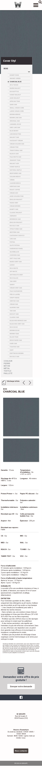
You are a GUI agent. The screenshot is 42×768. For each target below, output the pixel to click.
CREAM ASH (14, 193)
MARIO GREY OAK (16, 262)
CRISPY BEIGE (14, 298)
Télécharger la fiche (13, 381)
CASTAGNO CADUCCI (17, 235)
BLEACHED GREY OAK (17, 324)
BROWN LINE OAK (16, 118)
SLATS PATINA (15, 245)
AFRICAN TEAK (15, 101)
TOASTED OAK (14, 347)
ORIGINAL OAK (15, 121)
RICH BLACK (14, 278)
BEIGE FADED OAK (16, 340)
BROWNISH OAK (15, 219)
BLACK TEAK (14, 337)
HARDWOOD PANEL (16, 248)
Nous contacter (21, 751)
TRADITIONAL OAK (16, 150)
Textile (7, 371)
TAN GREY (13, 281)
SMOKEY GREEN (15, 78)
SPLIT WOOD (14, 85)
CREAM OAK (14, 304)
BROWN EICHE (14, 330)
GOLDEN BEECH (15, 176)
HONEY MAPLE (15, 167)
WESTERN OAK (14, 232)
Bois (6, 68)
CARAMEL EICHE (15, 124)
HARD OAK (13, 343)
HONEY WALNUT (15, 95)
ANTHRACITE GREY (16, 275)
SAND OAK (13, 104)
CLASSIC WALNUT (16, 212)
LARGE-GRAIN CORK (17, 111)
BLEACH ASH (14, 154)
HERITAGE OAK (15, 186)
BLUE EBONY (14, 131)
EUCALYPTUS (14, 91)
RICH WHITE (14, 268)
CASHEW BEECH (15, 183)
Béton (7, 366)
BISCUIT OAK (14, 314)
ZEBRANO (13, 216)
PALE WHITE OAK (15, 157)
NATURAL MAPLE (16, 170)
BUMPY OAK (14, 209)
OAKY (11, 350)
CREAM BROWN (15, 206)
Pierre (7, 363)
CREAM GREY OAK (16, 288)
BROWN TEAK (14, 334)
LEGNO (12, 265)
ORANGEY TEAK (15, 160)
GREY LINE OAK (15, 127)
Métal (7, 368)
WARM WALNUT (15, 88)
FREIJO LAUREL (15, 294)
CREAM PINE (14, 147)
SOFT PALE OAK (15, 258)
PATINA (12, 242)
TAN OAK (13, 311)
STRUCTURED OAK (16, 229)
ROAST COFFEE (15, 190)
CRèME (12, 180)
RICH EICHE (14, 327)
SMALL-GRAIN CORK (17, 108)
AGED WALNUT (15, 98)
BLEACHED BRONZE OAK (18, 320)
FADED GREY (14, 203)
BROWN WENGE (15, 114)
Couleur (8, 361)
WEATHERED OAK (15, 173)
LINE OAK (13, 239)
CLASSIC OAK (14, 317)
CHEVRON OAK (15, 255)
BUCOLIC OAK (14, 226)
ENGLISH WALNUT (16, 199)
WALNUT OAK (14, 137)
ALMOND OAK (14, 307)
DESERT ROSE (14, 75)
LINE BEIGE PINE (15, 134)
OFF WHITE (13, 271)
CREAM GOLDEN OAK (17, 144)
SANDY (12, 284)
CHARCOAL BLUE (15, 81)
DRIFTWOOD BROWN (17, 353)
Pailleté (8, 373)
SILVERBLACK (14, 252)
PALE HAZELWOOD (16, 291)
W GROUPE (18, 5)
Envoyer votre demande (21, 686)
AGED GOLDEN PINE (16, 196)
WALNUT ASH (14, 163)
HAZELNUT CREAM (16, 140)
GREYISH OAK (14, 301)
